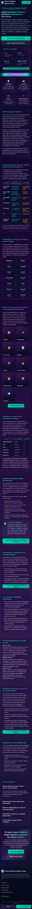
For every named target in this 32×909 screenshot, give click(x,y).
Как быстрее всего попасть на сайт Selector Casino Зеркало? (13, 787)
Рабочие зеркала (5, 887)
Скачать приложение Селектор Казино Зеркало (16, 731)
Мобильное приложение (6, 892)
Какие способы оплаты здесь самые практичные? (13, 802)
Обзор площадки (5, 885)
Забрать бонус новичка (16, 856)
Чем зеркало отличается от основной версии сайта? (14, 814)
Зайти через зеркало (16, 851)
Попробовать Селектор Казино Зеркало (16, 68)
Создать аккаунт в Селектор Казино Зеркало (16, 586)
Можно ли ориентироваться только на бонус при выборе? (14, 808)
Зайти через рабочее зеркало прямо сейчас (16, 540)
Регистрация (26, 2)
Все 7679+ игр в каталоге (16, 405)
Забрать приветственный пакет (16, 43)
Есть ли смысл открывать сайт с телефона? (12, 821)
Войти (8, 906)
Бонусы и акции (4, 890)
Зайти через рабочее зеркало (16, 38)
